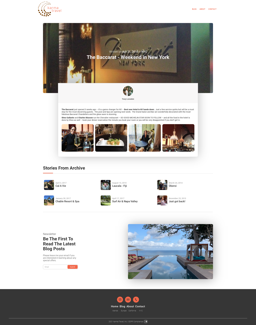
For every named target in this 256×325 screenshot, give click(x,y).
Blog (194, 9)
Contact (212, 9)
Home (114, 306)
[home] (49, 9)
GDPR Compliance (135, 321)
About (202, 9)
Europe (123, 310)
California (132, 310)
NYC (141, 310)
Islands (115, 310)
